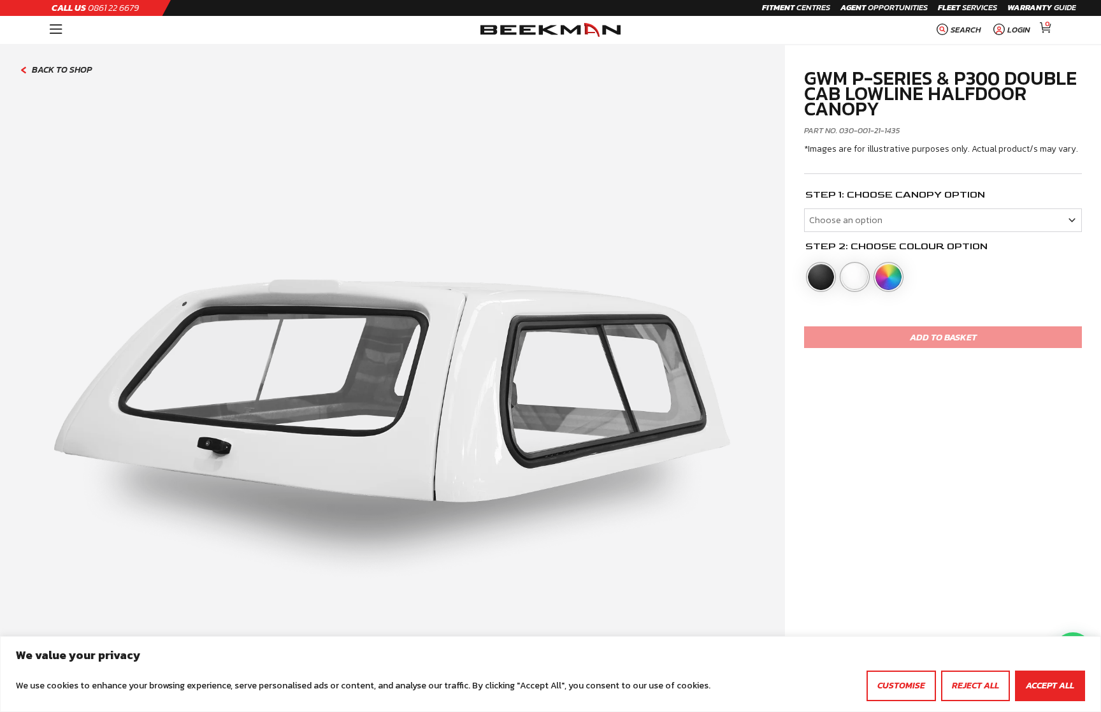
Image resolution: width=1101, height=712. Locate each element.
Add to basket (943, 337)
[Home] (56, 30)
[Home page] (550, 30)
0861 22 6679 (95, 8)
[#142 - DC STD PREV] (392, 379)
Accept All (1050, 685)
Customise (901, 685)
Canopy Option (940, 195)
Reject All (975, 685)
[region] (550, 674)
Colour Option (943, 246)
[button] (957, 30)
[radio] (821, 277)
